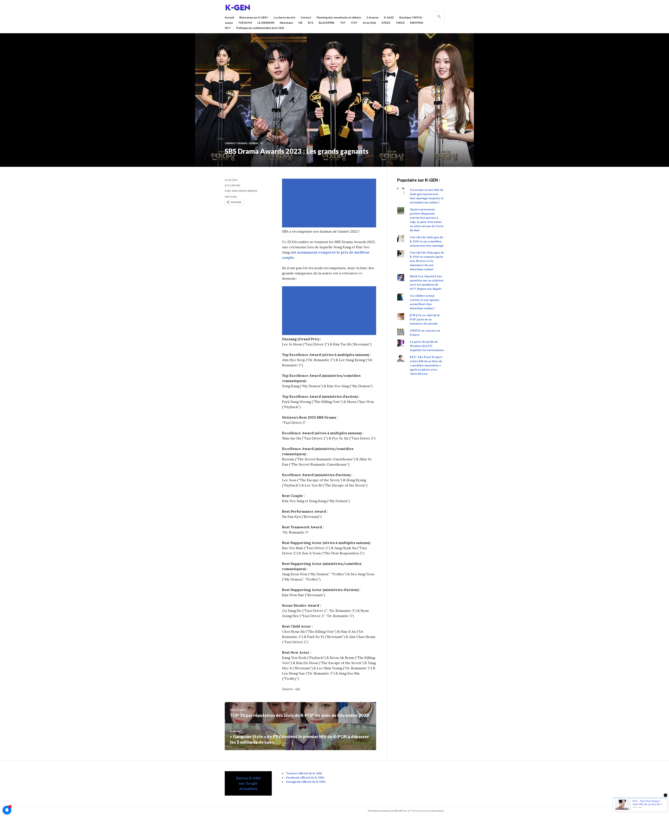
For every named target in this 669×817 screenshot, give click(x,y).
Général (253, 143)
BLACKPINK (326, 22)
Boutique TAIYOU (410, 17)
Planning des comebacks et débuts (339, 17)
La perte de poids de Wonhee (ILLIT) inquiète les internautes (427, 346)
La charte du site (284, 17)
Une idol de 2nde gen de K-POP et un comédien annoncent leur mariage (427, 241)
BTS (310, 22)
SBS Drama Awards (245, 190)
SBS (228, 190)
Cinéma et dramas (236, 143)
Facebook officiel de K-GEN (305, 777)
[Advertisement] (330, 203)
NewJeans (286, 22)
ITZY (354, 22)
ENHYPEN (416, 22)
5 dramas (373, 17)
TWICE (400, 22)
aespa (229, 22)
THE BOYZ (245, 22)
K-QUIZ (389, 17)
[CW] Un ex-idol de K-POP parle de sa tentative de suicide (425, 319)
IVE (300, 22)
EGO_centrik (232, 185)
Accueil (229, 17)
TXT (343, 22)
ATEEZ (386, 22)
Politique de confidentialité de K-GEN (260, 27)
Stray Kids (369, 22)
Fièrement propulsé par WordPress (387, 810)
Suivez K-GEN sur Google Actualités (248, 783)
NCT (228, 27)
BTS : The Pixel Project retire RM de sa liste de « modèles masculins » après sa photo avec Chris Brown (426, 365)
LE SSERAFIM (265, 22)
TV (261, 143)
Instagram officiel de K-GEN (306, 781)
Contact (306, 17)
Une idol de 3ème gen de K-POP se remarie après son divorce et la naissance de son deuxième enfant (427, 261)
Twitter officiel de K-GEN (304, 773)
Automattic (437, 810)
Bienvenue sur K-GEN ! (253, 17)
